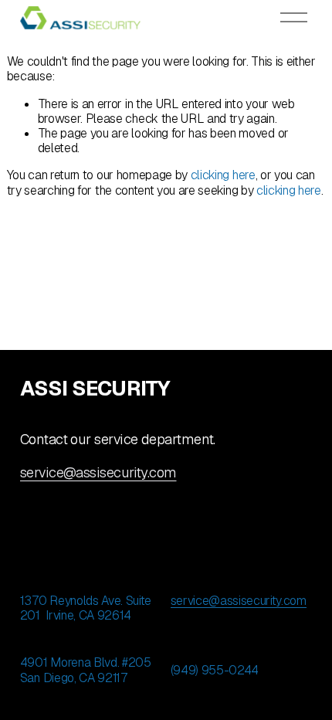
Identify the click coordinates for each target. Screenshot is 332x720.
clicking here (223, 175)
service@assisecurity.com (98, 472)
